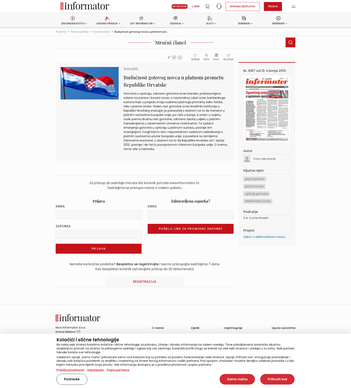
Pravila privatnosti (70, 370)
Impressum (95, 370)
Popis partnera (118, 370)
